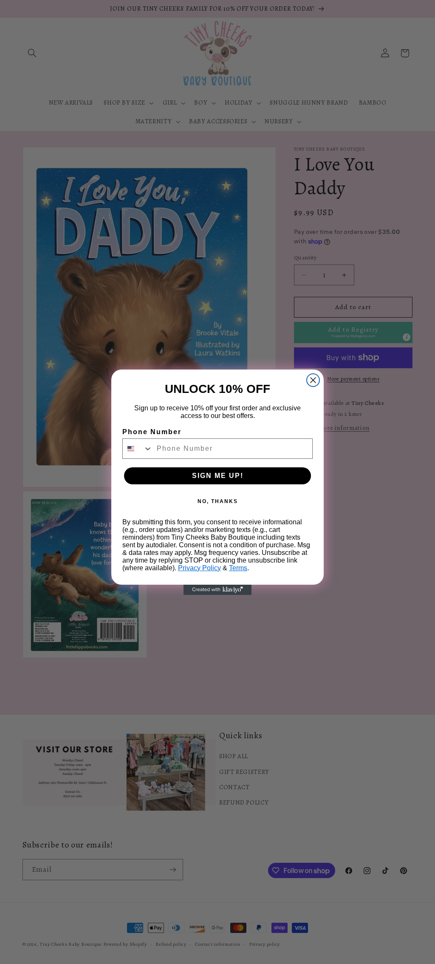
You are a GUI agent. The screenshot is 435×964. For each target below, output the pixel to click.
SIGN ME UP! (217, 475)
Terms (238, 568)
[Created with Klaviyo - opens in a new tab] (217, 590)
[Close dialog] (313, 380)
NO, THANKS (218, 501)
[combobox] (138, 448)
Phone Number (151, 431)
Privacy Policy (199, 568)
